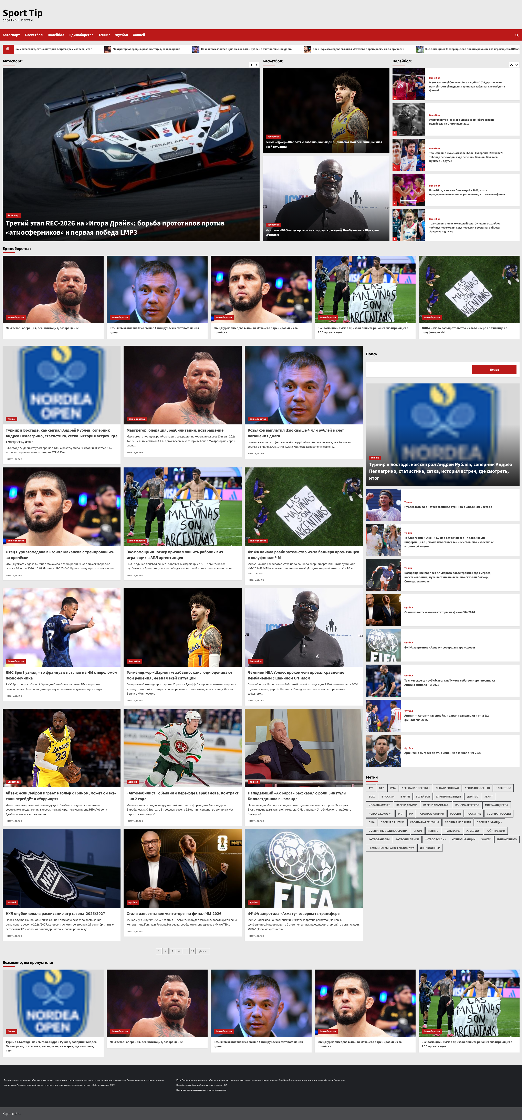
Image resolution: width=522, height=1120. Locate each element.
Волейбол (56, 35)
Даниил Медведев (448, 796)
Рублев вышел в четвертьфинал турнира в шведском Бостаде (448, 507)
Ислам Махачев (379, 805)
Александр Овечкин (416, 788)
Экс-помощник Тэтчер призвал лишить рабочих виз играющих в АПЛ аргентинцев (312, 49)
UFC (381, 788)
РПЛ (400, 813)
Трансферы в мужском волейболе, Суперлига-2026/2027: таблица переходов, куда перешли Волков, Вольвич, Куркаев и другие (466, 122)
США (372, 822)
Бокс (372, 796)
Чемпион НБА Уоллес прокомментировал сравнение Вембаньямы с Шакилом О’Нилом (296, 675)
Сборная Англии (392, 822)
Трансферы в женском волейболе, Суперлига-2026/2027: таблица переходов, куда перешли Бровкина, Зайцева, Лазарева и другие (465, 192)
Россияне (474, 813)
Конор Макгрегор (467, 805)
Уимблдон (473, 830)
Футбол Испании (407, 839)
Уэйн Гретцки (496, 830)
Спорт (418, 830)
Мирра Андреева (496, 805)
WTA (393, 788)
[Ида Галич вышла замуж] (131, 154)
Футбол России (435, 839)
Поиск (371, 354)
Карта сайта (12, 1114)
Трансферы (452, 830)
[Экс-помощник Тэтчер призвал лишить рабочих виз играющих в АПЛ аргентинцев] (365, 289)
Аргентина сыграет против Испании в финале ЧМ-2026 (442, 753)
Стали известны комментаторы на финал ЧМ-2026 (174, 914)
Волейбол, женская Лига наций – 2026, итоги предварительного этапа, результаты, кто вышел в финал (467, 157)
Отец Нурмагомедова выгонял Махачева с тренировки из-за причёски (191, 49)
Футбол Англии (379, 839)
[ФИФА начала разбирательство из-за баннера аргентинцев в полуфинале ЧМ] (469, 289)
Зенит (488, 796)
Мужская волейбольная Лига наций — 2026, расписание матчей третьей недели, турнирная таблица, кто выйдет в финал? (467, 228)
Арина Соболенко (477, 788)
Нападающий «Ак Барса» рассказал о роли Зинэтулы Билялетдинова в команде (297, 796)
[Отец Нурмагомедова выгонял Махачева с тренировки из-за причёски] (261, 289)
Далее (203, 951)
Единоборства (81, 35)
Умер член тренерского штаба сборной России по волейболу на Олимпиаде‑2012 (461, 87)
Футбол (121, 35)
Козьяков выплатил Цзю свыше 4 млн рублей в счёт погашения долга (79, 49)
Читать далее (14, 459)
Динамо (472, 796)
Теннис (104, 35)
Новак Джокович (380, 813)
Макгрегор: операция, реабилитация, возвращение (42, 328)
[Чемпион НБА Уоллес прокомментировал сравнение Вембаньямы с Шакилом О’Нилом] (326, 198)
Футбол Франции (464, 839)
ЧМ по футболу (507, 839)
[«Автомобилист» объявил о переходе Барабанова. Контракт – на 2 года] (183, 748)
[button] (517, 35)
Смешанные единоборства (388, 830)
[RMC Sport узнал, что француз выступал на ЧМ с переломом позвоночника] (62, 627)
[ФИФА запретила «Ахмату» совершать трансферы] (304, 868)
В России (388, 796)
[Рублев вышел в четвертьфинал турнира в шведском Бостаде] (383, 505)
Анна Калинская (447, 788)
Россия (455, 813)
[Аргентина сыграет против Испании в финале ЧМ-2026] (383, 751)
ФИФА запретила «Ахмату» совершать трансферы (294, 914)
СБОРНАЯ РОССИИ (499, 813)
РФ (411, 813)
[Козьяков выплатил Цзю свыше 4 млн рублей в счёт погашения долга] (157, 289)
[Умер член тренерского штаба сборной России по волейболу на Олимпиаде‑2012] (409, 84)
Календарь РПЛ (406, 805)
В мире (405, 796)
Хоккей (139, 35)
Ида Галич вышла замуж (45, 232)
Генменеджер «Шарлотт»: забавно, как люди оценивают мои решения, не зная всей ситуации (180, 675)
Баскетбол (34, 35)
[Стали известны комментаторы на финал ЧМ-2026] (183, 868)
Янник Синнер (430, 847)
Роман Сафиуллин (431, 813)
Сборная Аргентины (424, 822)
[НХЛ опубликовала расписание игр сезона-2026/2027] (62, 868)
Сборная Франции (489, 822)
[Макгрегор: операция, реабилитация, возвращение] (53, 289)
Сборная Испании (458, 822)
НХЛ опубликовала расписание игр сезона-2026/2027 (55, 914)
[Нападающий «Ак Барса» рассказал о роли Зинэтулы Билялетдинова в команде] (304, 748)
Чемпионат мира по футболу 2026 (391, 847)
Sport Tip (23, 13)
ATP (371, 788)
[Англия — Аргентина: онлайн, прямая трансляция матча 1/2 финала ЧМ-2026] (383, 716)
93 (192, 951)
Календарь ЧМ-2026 (436, 805)
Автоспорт (11, 35)
